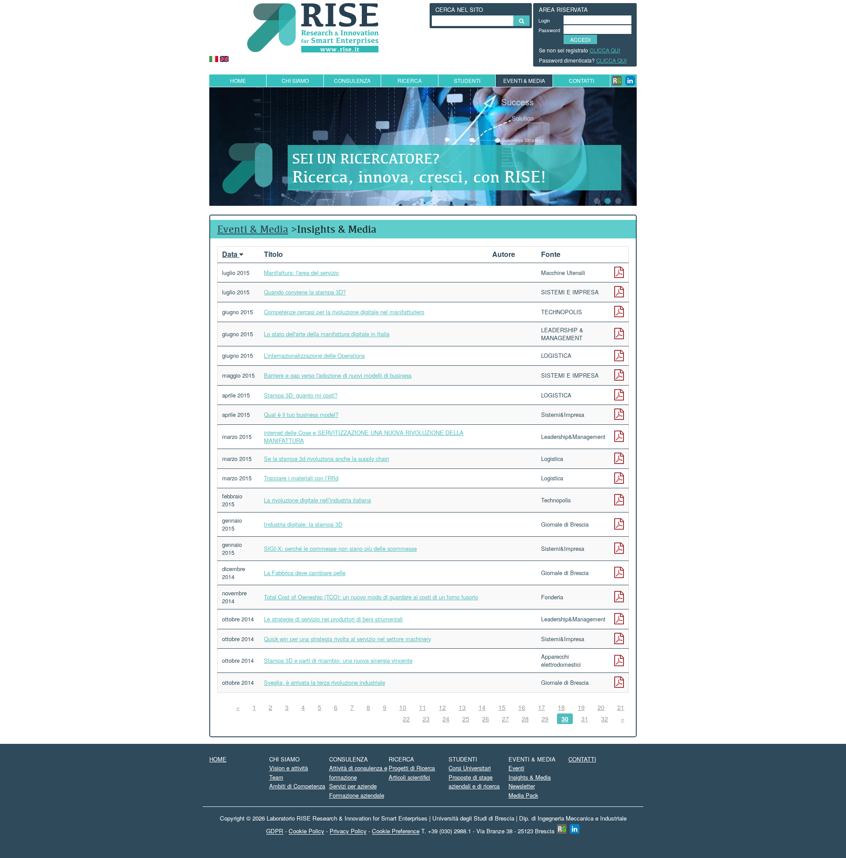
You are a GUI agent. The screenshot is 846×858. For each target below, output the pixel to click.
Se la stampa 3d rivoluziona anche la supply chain (326, 458)
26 (485, 718)
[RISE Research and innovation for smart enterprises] (313, 27)
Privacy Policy (348, 831)
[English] (224, 58)
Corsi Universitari (470, 768)
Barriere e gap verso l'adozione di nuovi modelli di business (338, 375)
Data (230, 254)
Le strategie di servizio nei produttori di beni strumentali (333, 619)
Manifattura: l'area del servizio (301, 272)
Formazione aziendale (356, 795)
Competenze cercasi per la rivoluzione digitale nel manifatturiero (344, 312)
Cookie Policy (306, 831)
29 (545, 718)
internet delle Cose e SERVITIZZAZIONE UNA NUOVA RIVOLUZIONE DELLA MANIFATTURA (364, 436)
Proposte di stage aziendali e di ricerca (474, 781)
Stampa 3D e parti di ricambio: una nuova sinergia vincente (338, 660)
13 (462, 707)
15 (501, 707)
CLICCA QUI (605, 50)
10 (402, 707)
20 (601, 707)
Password (547, 29)
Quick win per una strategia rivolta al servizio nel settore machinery (347, 639)
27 (505, 718)
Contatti (581, 80)
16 (521, 707)
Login (544, 20)
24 (445, 718)
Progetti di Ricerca (412, 768)
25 (465, 718)
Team (276, 777)
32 (604, 718)
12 (442, 707)
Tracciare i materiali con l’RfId (301, 478)
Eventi (516, 768)
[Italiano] (213, 58)
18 (561, 707)
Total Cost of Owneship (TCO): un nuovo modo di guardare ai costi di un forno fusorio (371, 597)
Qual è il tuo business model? (301, 414)
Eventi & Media (252, 229)
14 (482, 707)
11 (422, 707)
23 (426, 718)
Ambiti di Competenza (297, 786)
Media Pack (523, 795)
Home (238, 80)
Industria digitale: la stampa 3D (303, 524)
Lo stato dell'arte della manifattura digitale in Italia (327, 334)
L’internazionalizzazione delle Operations (314, 355)
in (630, 80)
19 (581, 707)
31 (584, 718)
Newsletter (521, 786)
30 (564, 718)
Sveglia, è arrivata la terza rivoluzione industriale (324, 682)
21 (620, 707)
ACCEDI (580, 39)
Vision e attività (288, 768)
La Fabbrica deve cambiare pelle (304, 572)
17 (541, 707)
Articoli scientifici (409, 777)
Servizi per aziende (353, 786)
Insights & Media (529, 777)
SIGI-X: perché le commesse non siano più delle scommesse (340, 548)
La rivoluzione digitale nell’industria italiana (317, 500)
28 (525, 718)
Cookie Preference (395, 831)
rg (616, 80)
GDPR (274, 831)
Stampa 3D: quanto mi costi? (301, 395)
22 (406, 718)
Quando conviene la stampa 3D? (305, 292)
